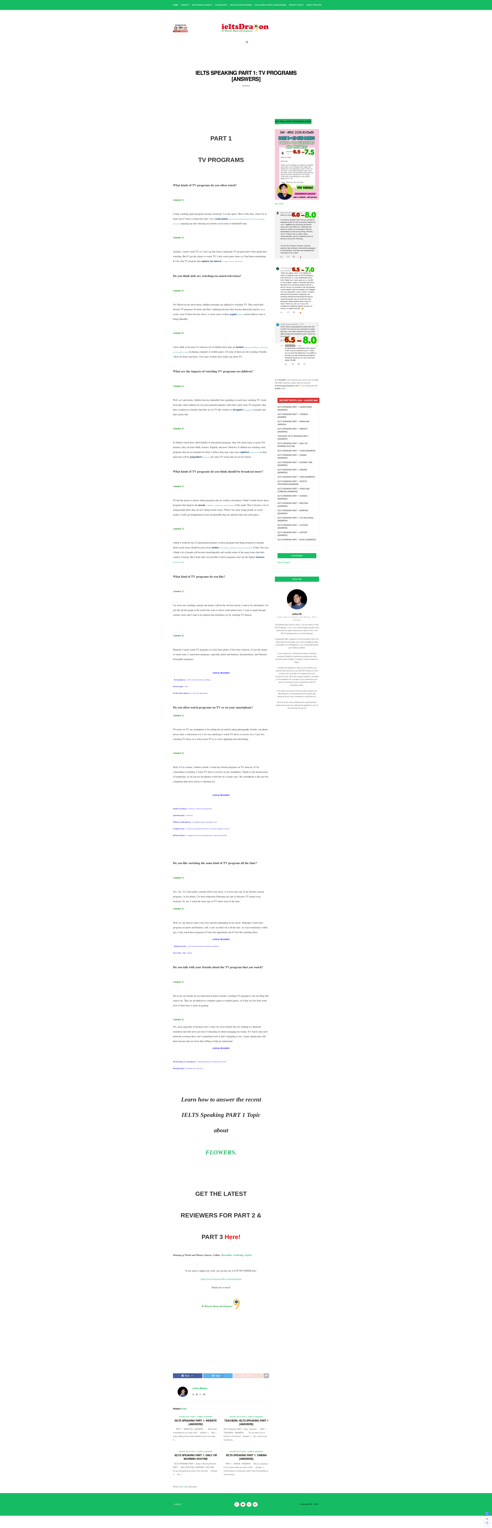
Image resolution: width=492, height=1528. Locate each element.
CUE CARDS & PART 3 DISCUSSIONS (270, 5)
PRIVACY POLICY (296, 5)
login (181, 1486)
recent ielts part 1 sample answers (195, 1416)
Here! (232, 1236)
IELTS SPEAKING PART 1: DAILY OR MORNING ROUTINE (196, 1457)
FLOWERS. (221, 1152)
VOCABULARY (221, 5)
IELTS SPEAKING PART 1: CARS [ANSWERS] (296, 477)
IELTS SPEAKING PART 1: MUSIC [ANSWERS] (297, 539)
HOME (175, 5)
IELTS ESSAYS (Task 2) (202, 5)
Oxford (248, 1255)
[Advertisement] (62, 1521)
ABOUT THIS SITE (313, 5)
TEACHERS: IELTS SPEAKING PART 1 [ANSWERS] (246, 1422)
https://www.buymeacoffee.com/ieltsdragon (221, 1279)
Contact (185, 5)
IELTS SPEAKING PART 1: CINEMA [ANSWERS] (246, 1457)
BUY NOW (279, 203)
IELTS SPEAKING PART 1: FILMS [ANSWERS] (296, 450)
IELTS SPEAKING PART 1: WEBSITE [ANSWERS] (196, 1422)
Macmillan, (226, 1255)
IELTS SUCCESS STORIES (241, 5)
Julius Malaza (199, 1388)
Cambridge (238, 1255)
